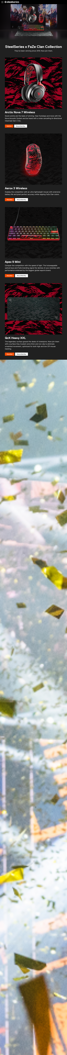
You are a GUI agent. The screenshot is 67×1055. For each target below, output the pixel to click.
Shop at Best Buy (20, 126)
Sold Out (9, 126)
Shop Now (9, 199)
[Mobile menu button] (2, 2)
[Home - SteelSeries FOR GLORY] (11, 2)
